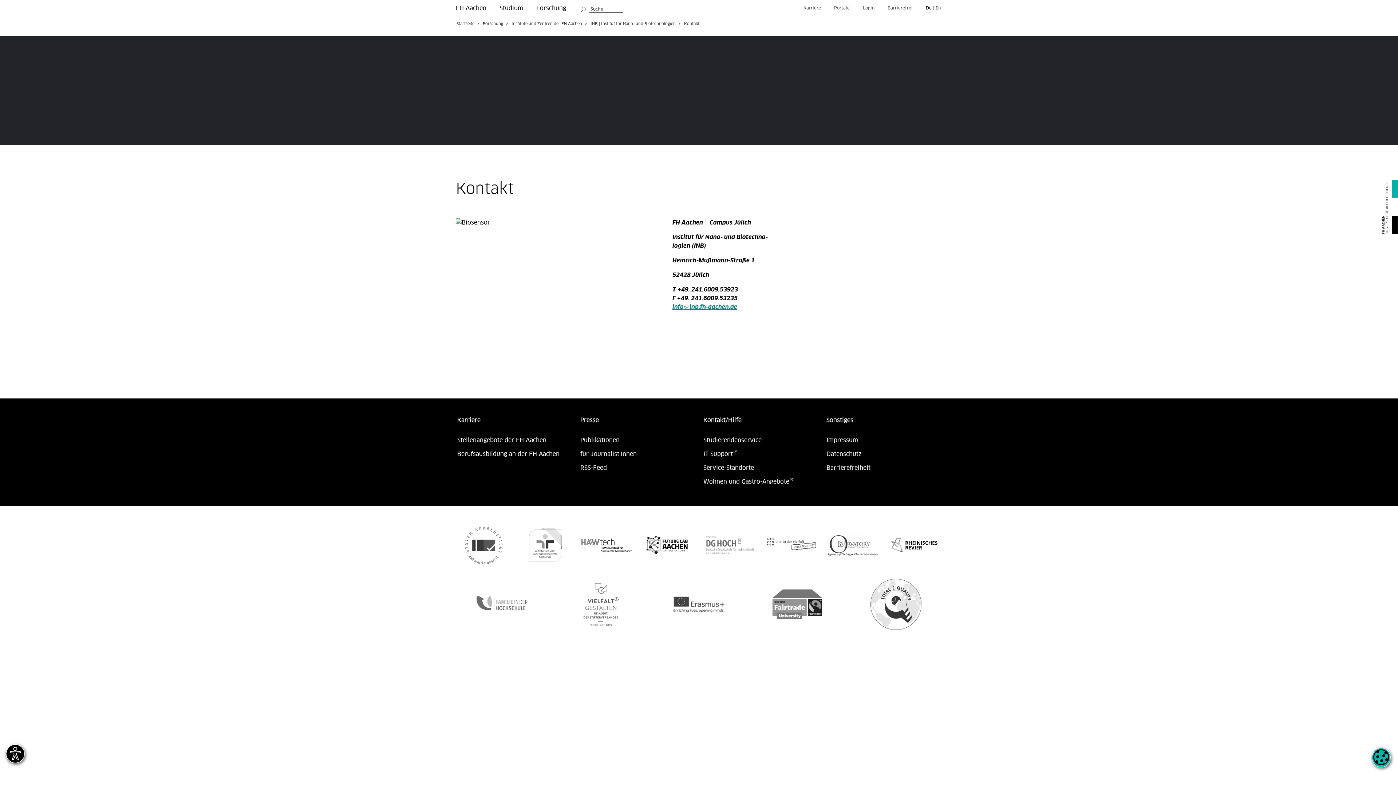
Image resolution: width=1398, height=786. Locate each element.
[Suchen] (583, 8)
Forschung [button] (551, 8)
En (938, 8)
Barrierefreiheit (848, 468)
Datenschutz (844, 454)
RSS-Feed (593, 468)
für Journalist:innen (608, 454)
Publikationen (600, 440)
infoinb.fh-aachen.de (704, 307)
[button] (1381, 762)
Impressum (842, 440)
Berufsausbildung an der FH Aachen (508, 454)
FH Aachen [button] (471, 8)
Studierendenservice (732, 440)
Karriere (812, 8)
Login (868, 8)
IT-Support (718, 454)
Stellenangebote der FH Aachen (501, 440)
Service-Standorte (728, 468)
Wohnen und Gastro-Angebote (746, 482)
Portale (842, 8)
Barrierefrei (900, 8)
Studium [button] (511, 8)
